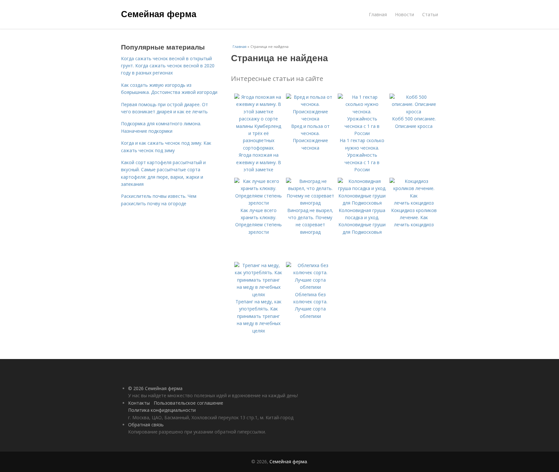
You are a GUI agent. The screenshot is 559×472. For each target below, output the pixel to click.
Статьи (430, 14)
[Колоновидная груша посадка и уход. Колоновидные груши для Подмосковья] (362, 203)
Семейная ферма (158, 13)
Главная (378, 14)
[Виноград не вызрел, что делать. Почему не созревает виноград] (310, 203)
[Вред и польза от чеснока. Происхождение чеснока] (310, 119)
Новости (404, 14)
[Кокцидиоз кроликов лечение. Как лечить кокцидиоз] (413, 203)
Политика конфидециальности (162, 410)
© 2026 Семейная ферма (155, 388)
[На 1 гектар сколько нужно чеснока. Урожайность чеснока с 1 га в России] (362, 133)
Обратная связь (146, 424)
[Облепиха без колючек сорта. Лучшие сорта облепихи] (310, 287)
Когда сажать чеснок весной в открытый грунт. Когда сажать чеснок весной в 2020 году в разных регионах (167, 65)
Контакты (139, 403)
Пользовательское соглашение (188, 403)
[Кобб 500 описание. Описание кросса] (413, 111)
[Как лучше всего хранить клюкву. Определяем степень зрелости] (258, 203)
